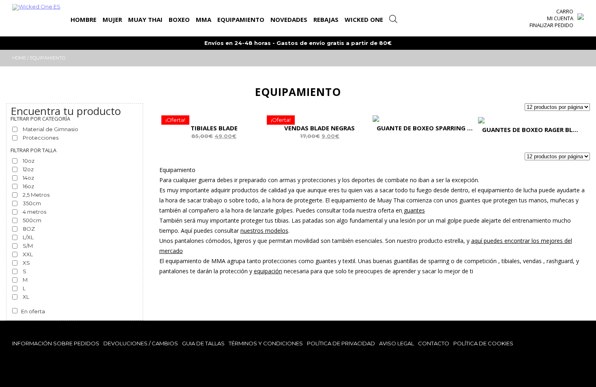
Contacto (433, 343)
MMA (203, 19)
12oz (28, 169)
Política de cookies (483, 343)
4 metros (34, 211)
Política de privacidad (341, 343)
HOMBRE (83, 19)
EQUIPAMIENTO (240, 19)
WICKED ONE (364, 19)
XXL (28, 254)
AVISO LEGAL (396, 343)
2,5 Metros (36, 194)
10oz (28, 160)
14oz (28, 177)
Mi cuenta (560, 18)
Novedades (288, 19)
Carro (564, 11)
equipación (268, 271)
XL (26, 296)
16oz (28, 186)
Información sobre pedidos (55, 343)
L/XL (28, 237)
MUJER (112, 19)
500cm (32, 220)
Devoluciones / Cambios (140, 343)
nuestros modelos (264, 230)
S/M (28, 245)
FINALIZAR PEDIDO (551, 25)
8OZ (29, 228)
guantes (413, 210)
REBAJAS (326, 19)
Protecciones (40, 137)
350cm (32, 203)
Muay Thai (145, 19)
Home (19, 58)
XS (26, 262)
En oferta (33, 311)
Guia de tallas (203, 343)
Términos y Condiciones (266, 343)
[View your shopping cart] (580, 14)
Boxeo (179, 19)
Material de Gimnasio (50, 129)
